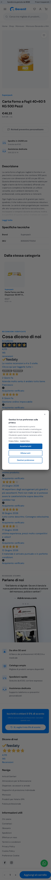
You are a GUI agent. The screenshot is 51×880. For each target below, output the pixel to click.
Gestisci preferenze (25, 460)
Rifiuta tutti (25, 453)
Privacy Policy (14, 441)
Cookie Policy (25, 441)
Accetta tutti (25, 446)
